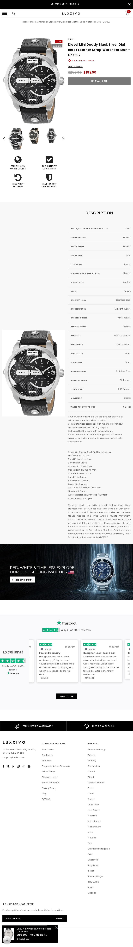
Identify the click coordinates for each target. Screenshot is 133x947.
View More (66, 696)
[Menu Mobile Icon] (4, 13)
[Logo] (71, 13)
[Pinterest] (13, 766)
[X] (8, 766)
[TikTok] (23, 766)
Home (26, 21)
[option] (33, 81)
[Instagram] (18, 766)
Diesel (71, 39)
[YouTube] (29, 766)
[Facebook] (3, 766)
